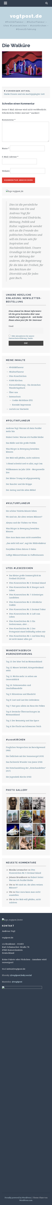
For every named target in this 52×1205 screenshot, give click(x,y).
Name (5, 148)
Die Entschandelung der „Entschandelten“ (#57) (26, 769)
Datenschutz (15, 396)
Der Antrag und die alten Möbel (21, 490)
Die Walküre (16, 45)
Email (11, 326)
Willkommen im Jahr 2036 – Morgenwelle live (25, 471)
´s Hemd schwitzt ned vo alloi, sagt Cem (24, 463)
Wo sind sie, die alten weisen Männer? (24, 516)
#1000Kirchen (15, 739)
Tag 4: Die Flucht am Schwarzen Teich (23, 726)
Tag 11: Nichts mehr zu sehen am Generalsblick (21, 678)
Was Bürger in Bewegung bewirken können (22, 450)
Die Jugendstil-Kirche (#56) (18, 777)
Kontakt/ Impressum (21, 404)
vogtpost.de (26, 16)
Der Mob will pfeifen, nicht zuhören (23, 457)
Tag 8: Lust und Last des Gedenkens (22, 700)
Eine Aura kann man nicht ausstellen (23, 537)
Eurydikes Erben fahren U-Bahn (21, 549)
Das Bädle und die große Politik (20, 443)
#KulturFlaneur (16, 371)
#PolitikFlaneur (16, 367)
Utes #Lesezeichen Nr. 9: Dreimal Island (27, 583)
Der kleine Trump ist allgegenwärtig (23, 478)
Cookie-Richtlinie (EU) (22, 400)
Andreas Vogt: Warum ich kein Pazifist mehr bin (23, 429)
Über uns (13, 392)
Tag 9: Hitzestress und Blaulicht (21, 694)
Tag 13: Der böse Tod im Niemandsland (24, 661)
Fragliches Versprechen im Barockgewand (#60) (25, 749)
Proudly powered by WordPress (18, 1197)
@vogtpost (17, 981)
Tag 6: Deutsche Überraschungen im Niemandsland (23, 713)
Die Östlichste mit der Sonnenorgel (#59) (25, 756)
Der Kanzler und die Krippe (19, 484)
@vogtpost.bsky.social (21, 975)
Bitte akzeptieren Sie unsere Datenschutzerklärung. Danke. (21, 337)
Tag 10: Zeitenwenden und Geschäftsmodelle (18, 686)
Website (6, 171)
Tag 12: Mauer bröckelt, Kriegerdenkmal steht (24, 669)
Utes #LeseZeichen (18, 376)
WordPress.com (25, 1200)
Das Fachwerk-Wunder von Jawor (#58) (24, 762)
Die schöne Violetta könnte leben (21, 511)
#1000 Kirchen (16, 380)
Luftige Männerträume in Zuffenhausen (25, 555)
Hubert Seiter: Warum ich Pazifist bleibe (25, 437)
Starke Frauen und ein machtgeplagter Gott (24, 92)
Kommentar (8, 119)
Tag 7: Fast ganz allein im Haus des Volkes (25, 706)
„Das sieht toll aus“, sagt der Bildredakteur (26, 543)
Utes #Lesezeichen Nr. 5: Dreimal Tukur (27, 609)
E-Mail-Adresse (10, 156)
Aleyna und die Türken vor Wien (21, 522)
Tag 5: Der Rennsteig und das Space (22, 720)
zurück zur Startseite (19, 409)
